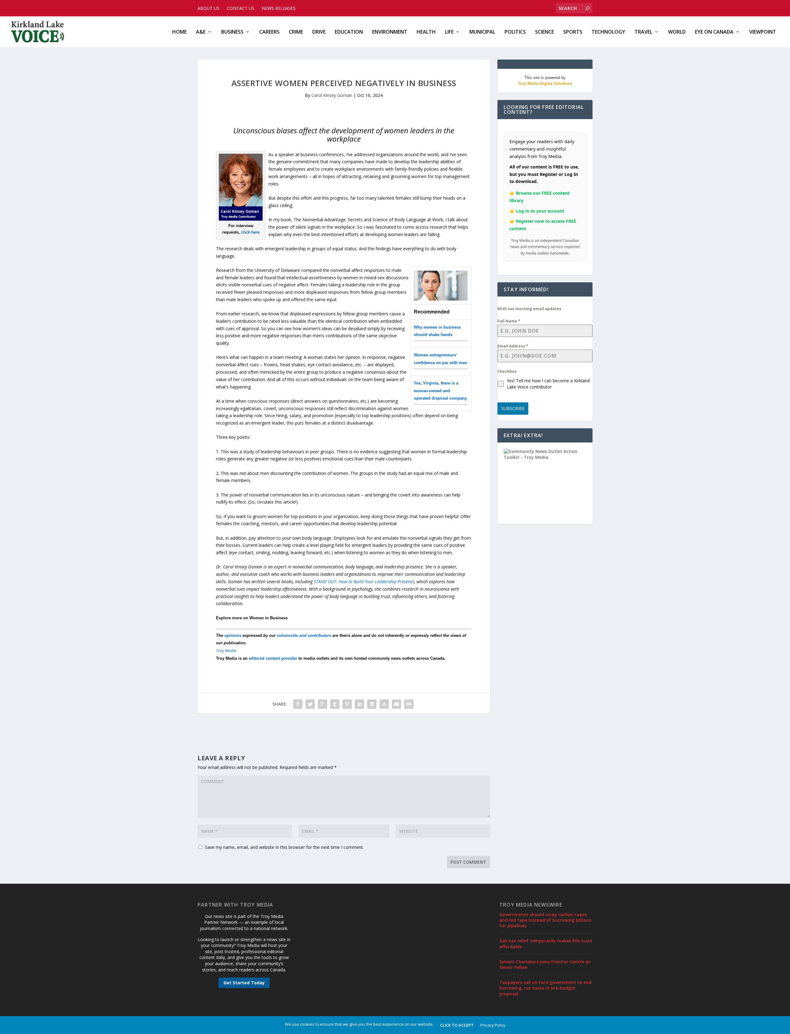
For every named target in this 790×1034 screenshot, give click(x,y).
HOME (179, 32)
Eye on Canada (714, 32)
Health (426, 32)
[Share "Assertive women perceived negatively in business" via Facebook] (298, 704)
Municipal (482, 32)
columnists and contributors (304, 635)
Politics (515, 32)
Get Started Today (244, 983)
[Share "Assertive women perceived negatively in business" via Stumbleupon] (384, 704)
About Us (208, 8)
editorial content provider (273, 658)
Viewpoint (762, 32)
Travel (643, 32)
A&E (201, 32)
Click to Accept (457, 1025)
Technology (608, 32)
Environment (389, 32)
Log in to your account (540, 211)
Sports (572, 32)
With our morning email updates (529, 308)
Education (349, 32)
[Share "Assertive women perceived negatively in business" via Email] (396, 704)
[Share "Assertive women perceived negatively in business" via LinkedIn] (359, 704)
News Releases (279, 8)
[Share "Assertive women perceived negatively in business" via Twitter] (310, 704)
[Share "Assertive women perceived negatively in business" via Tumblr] (335, 704)
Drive (319, 32)
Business (232, 32)
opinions (232, 635)
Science (544, 32)
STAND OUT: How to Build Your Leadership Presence (364, 581)
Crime (296, 32)
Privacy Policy (492, 1025)
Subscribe (513, 408)
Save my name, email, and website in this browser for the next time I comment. (284, 847)
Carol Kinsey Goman (331, 95)
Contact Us (240, 8)
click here (250, 232)
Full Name (508, 321)
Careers (269, 32)
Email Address (512, 346)
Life (449, 32)
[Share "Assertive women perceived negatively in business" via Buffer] (372, 704)
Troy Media (226, 650)
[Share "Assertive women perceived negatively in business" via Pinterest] (347, 704)
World (677, 32)
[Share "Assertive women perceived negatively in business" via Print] (409, 704)
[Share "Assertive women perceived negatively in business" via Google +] (322, 704)
